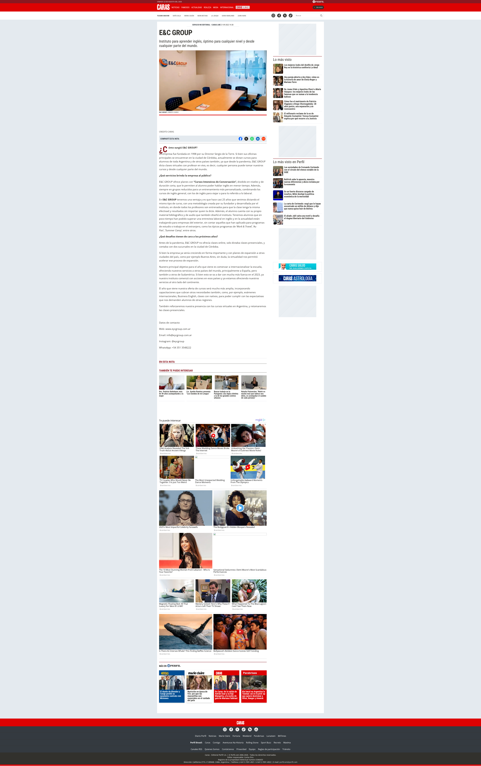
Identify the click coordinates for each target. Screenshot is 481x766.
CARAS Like (243, 7)
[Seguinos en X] (285, 15)
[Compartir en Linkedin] (258, 139)
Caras (207, 742)
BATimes (282, 736)
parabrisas (254, 673)
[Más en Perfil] (174, 666)
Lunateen (271, 736)
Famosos (185, 7)
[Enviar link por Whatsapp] (252, 139)
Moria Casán (189, 16)
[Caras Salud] (297, 269)
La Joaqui (214, 16)
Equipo (252, 749)
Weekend (247, 736)
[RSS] (250, 729)
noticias (172, 673)
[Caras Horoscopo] (297, 280)
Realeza (207, 7)
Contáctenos (228, 749)
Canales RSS (196, 749)
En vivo (319, 7)
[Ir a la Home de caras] (163, 9)
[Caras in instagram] (273, 15)
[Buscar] (321, 15)
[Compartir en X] (246, 139)
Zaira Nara (242, 16)
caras (226, 673)
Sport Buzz (266, 742)
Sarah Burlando (228, 16)
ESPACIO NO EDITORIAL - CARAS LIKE (206, 25)
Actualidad (196, 7)
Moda (215, 7)
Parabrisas (259, 736)
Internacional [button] (227, 7)
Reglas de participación (269, 749)
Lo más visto (282, 59)
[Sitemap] (256, 729)
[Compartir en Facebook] (240, 139)
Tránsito (286, 749)
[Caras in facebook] (279, 15)
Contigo (216, 742)
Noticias (175, 7)
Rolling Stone (252, 742)
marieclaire (199, 673)
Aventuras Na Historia (233, 742)
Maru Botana (203, 16)
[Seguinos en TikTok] (290, 15)
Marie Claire (224, 736)
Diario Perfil (200, 736)
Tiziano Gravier (163, 16)
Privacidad (241, 749)
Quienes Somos (212, 749)
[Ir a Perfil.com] (318, 2)
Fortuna (236, 736)
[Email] (263, 139)
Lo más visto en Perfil (288, 162)
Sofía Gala (177, 16)
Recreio (277, 742)
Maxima (287, 742)
